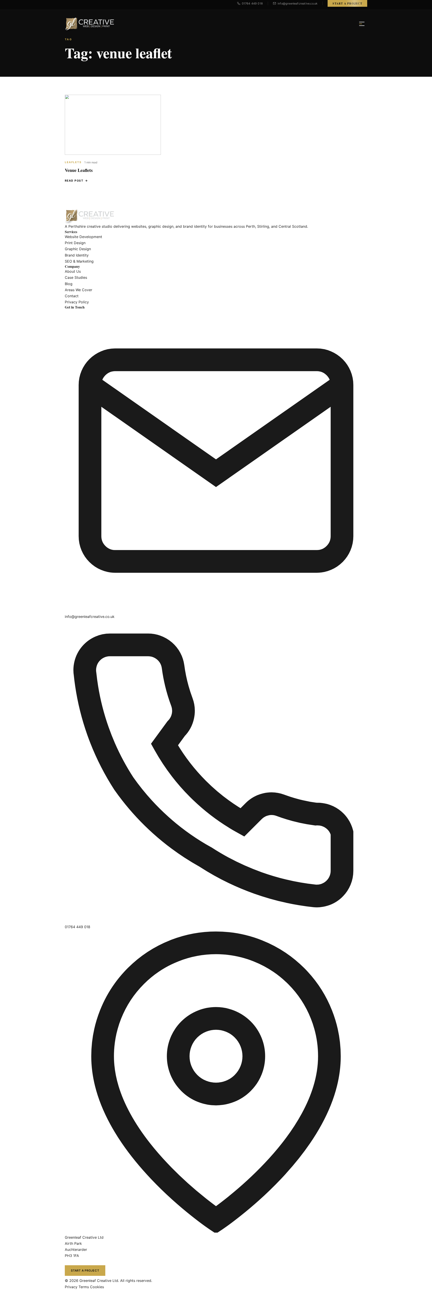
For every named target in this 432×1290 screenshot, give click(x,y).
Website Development (83, 236)
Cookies (97, 1287)
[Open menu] (361, 23)
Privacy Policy (77, 302)
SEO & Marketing (79, 261)
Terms (84, 1287)
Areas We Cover (78, 290)
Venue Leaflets (79, 170)
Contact (72, 296)
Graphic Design (78, 249)
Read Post (74, 180)
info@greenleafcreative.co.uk (90, 616)
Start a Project (347, 3)
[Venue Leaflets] (113, 125)
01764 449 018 (77, 927)
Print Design (75, 243)
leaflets (73, 162)
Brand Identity (77, 255)
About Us (73, 271)
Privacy (71, 1287)
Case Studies (76, 277)
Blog (68, 283)
